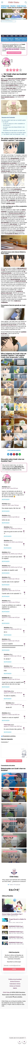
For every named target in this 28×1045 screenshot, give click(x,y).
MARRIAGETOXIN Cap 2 (16, 937)
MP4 (16, 35)
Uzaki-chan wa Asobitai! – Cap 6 (7, 39)
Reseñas (13, 6)
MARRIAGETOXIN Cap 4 (16, 926)
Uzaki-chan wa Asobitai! (11, 49)
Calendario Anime (15, 984)
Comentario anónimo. (9, 736)
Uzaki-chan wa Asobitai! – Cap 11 (13, 810)
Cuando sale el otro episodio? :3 (17, 1037)
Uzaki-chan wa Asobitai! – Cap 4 (12, 825)
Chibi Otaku (13, 2)
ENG (25, 35)
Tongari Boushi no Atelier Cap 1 (17, 920)
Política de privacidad (15, 979)
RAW (20, 35)
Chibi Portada (5, 6)
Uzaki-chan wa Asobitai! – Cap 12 (13, 856)
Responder (5, 499)
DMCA (15, 988)
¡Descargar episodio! (14, 52)
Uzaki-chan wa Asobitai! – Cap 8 (20, 39)
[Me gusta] (24, 492)
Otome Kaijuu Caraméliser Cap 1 (12, 914)
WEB (12, 35)
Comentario (5, 742)
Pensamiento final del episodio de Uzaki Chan (14, 130)
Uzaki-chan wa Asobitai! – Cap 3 (12, 840)
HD (7, 35)
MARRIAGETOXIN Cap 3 (16, 932)
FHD (3, 35)
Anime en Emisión (15, 986)
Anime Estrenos (15, 981)
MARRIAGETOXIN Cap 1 (16, 942)
